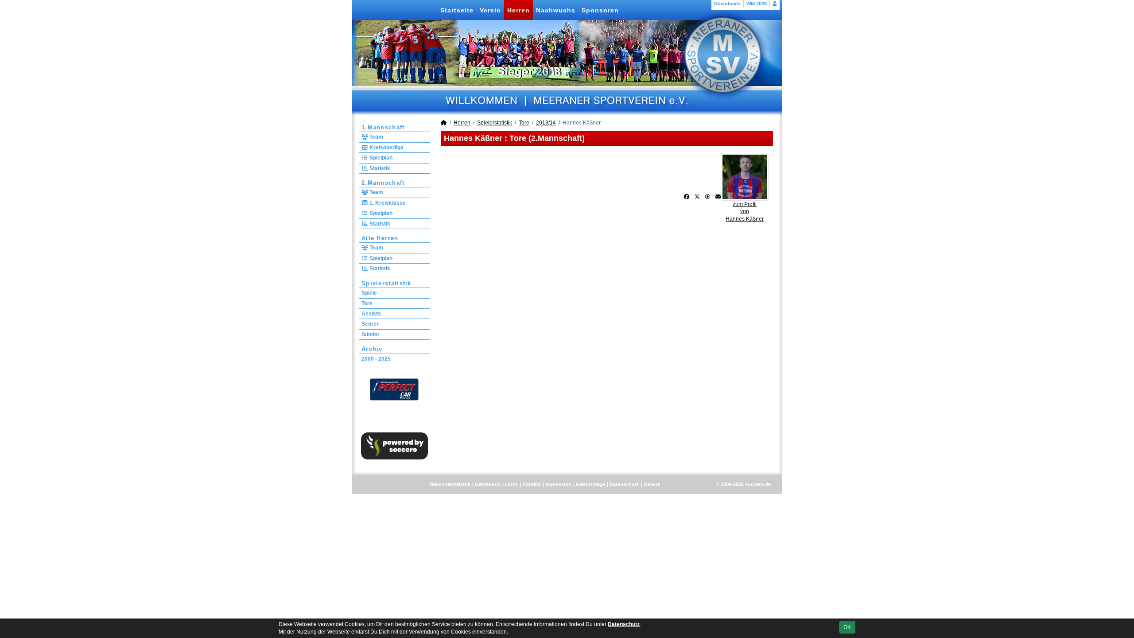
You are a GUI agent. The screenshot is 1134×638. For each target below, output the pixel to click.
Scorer (370, 324)
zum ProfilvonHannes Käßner (745, 211)
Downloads (727, 3)
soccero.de (758, 484)
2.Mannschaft (383, 182)
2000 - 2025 (376, 359)
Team (375, 137)
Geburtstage (590, 484)
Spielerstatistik (386, 283)
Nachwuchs (555, 10)
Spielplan (380, 158)
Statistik (379, 168)
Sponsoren (600, 10)
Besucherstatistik (450, 484)
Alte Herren (379, 238)
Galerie (652, 484)
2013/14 (546, 123)
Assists (371, 314)
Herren (518, 10)
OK (847, 627)
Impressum (558, 484)
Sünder (370, 334)
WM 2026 (756, 3)
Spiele (369, 293)
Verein (490, 10)
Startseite (457, 10)
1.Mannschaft (383, 127)
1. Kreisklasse (387, 203)
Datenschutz (624, 484)
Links (511, 484)
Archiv (372, 349)
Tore (367, 303)
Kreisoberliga (386, 147)
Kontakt (531, 484)
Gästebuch (488, 484)
